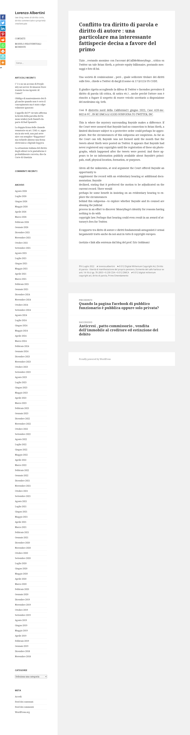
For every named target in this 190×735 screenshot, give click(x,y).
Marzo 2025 (20, 279)
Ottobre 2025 (21, 242)
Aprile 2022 (20, 460)
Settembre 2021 (23, 496)
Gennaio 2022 (21, 475)
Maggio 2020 (21, 573)
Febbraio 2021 (22, 532)
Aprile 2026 (20, 211)
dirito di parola (100, 275)
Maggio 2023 (21, 392)
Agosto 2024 (21, 315)
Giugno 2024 (21, 325)
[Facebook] (2, 17)
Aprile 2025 (20, 273)
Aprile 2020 (20, 578)
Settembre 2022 (23, 434)
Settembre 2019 (23, 615)
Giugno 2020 (21, 568)
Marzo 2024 (20, 341)
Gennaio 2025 (21, 289)
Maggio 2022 (21, 454)
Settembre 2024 (23, 310)
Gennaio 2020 (21, 594)
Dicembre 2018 (22, 651)
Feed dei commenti (24, 707)
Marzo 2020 (20, 584)
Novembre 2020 (23, 547)
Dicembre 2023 (22, 356)
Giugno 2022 (21, 449)
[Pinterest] (2, 34)
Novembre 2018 (23, 656)
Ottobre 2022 (21, 428)
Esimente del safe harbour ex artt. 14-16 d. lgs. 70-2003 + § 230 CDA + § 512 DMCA (121, 271)
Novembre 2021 (23, 485)
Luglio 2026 (20, 196)
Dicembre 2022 (22, 418)
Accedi (18, 696)
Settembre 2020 (23, 558)
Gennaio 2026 (21, 227)
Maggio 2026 (21, 206)
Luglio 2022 (20, 444)
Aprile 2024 (20, 335)
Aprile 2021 (20, 522)
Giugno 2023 (21, 387)
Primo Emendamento (118, 275)
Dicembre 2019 (22, 599)
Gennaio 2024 (21, 351)
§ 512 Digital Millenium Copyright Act (137, 266)
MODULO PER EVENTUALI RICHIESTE (28, 45)
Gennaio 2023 (21, 413)
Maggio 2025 (21, 268)
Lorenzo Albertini (30, 12)
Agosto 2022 (21, 439)
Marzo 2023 (20, 403)
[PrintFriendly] (2, 56)
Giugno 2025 (21, 263)
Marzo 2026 (20, 216)
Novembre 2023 (23, 361)
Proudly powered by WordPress (95, 359)
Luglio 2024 (20, 320)
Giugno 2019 (21, 625)
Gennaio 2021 (21, 537)
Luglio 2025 (20, 258)
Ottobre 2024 (21, 304)
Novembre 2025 (23, 237)
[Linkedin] (2, 28)
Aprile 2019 (20, 635)
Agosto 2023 (21, 377)
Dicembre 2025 (22, 232)
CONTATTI (20, 38)
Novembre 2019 (23, 604)
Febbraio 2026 (22, 222)
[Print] (2, 51)
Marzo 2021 (20, 527)
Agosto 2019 (21, 620)
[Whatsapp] (2, 45)
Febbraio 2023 (22, 408)
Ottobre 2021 (21, 491)
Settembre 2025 (23, 248)
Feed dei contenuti (24, 701)
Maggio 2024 (21, 330)
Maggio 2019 (21, 630)
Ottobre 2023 (21, 366)
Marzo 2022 (20, 465)
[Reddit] (2, 39)
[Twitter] (2, 22)
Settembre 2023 (23, 372)
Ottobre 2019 (21, 609)
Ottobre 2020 (21, 553)
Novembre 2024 (23, 299)
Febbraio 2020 (22, 589)
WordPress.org (22, 712)
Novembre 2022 (23, 423)
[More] (2, 62)
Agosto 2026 (21, 191)
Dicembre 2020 (22, 542)
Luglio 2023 (20, 382)
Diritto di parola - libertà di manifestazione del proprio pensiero (121, 268)
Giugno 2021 (21, 511)
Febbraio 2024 (22, 346)
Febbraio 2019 (22, 640)
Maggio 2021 (21, 516)
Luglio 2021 (20, 506)
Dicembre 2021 (22, 480)
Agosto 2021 (21, 501)
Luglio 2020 (20, 563)
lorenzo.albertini (107, 266)
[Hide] (1, 68)
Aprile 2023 (20, 397)
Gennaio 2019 (21, 646)
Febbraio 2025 (22, 284)
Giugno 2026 (21, 201)
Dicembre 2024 (22, 294)
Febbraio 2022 (22, 470)
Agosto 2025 (21, 253)
